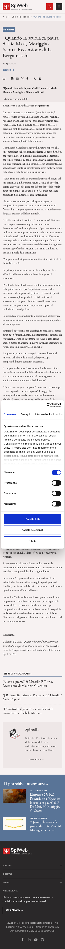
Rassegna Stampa (38, 790)
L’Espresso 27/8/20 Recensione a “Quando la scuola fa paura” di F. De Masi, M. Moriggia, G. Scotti (45, 803)
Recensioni (8, 70)
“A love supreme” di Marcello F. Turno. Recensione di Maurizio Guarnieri (28, 684)
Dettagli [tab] (25, 414)
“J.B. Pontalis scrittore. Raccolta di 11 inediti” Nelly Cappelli (32, 697)
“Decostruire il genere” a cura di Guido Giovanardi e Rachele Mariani (28, 711)
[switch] (56, 483)
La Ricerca (8, 29)
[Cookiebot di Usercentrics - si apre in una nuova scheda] (46, 405)
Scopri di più (34, 759)
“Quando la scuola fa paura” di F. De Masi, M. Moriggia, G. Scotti (46, 826)
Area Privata (13, 910)
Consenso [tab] (10, 414)
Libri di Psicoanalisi (21, 16)
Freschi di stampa (38, 818)
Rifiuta (32, 541)
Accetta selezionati (33, 529)
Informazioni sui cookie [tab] (48, 414)
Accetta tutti (33, 519)
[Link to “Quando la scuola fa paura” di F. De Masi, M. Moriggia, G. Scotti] (14, 823)
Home (5, 16)
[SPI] (17, 6)
